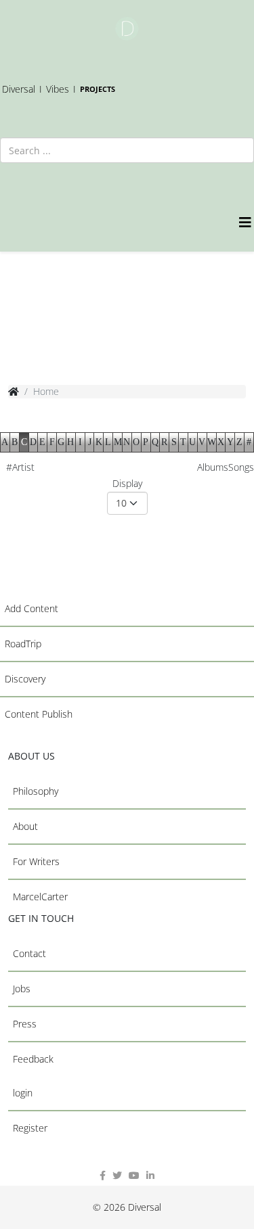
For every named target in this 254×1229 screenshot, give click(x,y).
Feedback (33, 1058)
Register (30, 1127)
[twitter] (117, 1175)
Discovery (25, 678)
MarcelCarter (40, 896)
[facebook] (103, 1175)
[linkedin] (150, 1175)
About (25, 826)
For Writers (36, 861)
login (23, 1092)
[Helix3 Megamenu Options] (246, 222)
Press (25, 1023)
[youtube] (134, 1175)
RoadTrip (23, 643)
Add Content (31, 608)
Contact (29, 953)
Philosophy (35, 791)
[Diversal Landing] (127, 28)
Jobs (21, 988)
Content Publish (38, 714)
